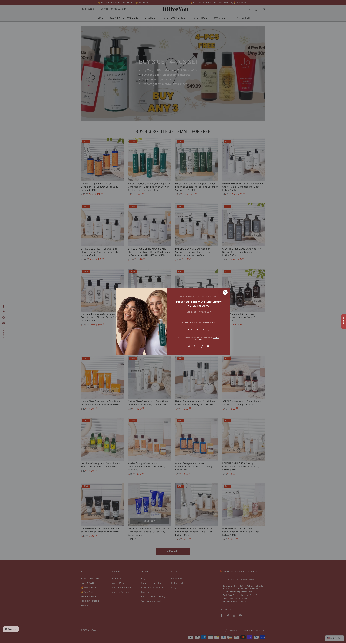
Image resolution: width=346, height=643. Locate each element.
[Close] (225, 292)
